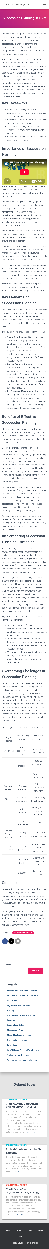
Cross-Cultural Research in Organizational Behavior (22, 1105)
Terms (40, 1230)
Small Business (14, 1045)
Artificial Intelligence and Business (22, 990)
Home (8, 1230)
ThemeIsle (33, 1243)
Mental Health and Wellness (19, 1035)
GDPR (30, 1237)
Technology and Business (18, 1055)
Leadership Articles (15, 1025)
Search (9, 964)
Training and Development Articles (22, 1060)
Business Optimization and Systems (22, 995)
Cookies (20, 1237)
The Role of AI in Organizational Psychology (22, 1191)
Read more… (30, 1132)
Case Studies (12, 1000)
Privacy (30, 1230)
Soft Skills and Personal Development (23, 1050)
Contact (18, 1230)
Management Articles (16, 1030)
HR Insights (12, 1010)
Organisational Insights (23, 932)
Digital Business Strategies (18, 1005)
